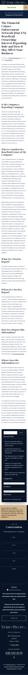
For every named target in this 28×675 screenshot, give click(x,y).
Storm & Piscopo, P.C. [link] (15, 58)
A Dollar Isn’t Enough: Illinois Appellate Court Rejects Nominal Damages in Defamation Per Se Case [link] (14, 466)
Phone (14, 545)
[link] (14, 2)
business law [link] (8, 60)
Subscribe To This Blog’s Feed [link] (12, 499)
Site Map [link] (11, 666)
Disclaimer (14, 587)
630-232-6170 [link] (11, 7)
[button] (25, 7)
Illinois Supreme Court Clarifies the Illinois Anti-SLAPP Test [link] (15, 473)
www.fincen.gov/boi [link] (18, 354)
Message (14, 568)
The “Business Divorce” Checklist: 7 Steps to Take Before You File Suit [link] (14, 458)
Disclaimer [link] (6, 666)
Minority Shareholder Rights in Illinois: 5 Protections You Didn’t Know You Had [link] (14, 443)
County (14, 553)
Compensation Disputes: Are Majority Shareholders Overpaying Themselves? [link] (14, 451)
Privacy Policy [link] (17, 666)
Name (14, 537)
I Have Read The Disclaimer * (15, 590)
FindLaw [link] (20, 668)
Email (14, 560)
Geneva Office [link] (15, 645)
